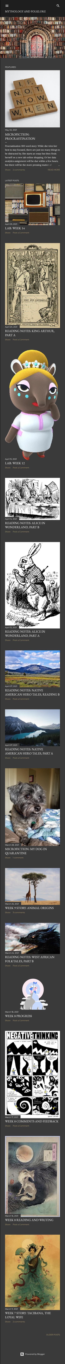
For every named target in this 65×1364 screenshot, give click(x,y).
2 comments (19, 170)
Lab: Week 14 (15, 228)
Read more (54, 170)
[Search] (58, 5)
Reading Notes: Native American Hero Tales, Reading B (32, 692)
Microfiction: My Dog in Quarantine (26, 851)
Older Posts (53, 1334)
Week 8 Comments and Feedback (32, 1121)
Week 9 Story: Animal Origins (29, 908)
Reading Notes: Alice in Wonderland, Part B (25, 525)
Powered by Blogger (35, 1354)
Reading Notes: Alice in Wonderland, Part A (25, 633)
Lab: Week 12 (15, 463)
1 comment (18, 857)
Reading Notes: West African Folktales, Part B (29, 959)
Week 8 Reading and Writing (29, 1220)
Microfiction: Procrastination (20, 136)
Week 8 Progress (18, 1016)
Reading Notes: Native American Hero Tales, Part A (29, 751)
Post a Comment (21, 232)
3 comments (19, 912)
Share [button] (7, 170)
